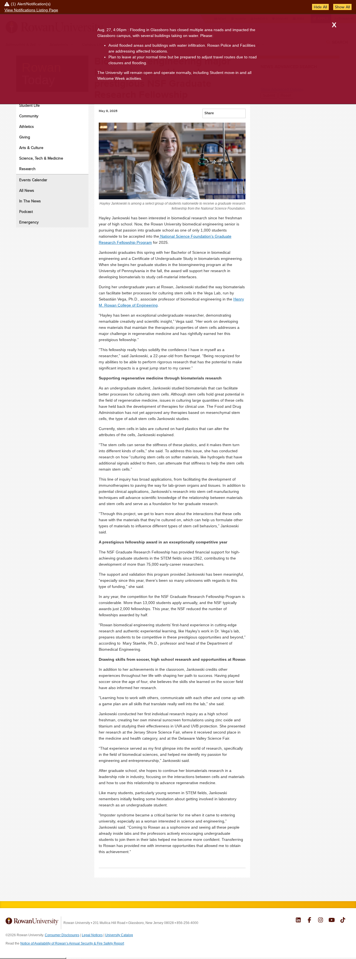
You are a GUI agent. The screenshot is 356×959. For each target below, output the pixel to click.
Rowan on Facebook (309, 920)
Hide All (320, 7)
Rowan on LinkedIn (298, 920)
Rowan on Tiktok (342, 920)
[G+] (218, 114)
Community (28, 116)
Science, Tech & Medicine (41, 158)
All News (26, 190)
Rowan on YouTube (331, 920)
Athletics (26, 126)
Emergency (29, 222)
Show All (342, 7)
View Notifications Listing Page (31, 10)
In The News (30, 201)
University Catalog (119, 935)
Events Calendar (33, 180)
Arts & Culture (31, 147)
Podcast (26, 211)
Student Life (29, 105)
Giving (24, 137)
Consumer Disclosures (62, 935)
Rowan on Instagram (320, 920)
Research (27, 169)
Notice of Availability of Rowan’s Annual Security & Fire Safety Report (72, 943)
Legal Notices (92, 935)
